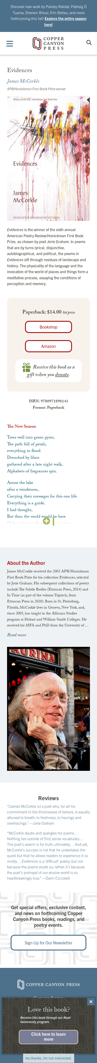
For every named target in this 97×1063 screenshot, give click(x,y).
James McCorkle (23, 82)
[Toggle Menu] (10, 43)
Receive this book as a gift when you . (51, 371)
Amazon (48, 346)
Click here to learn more (48, 1036)
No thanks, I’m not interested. (48, 1058)
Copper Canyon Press (48, 43)
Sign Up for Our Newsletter (48, 942)
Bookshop (48, 327)
